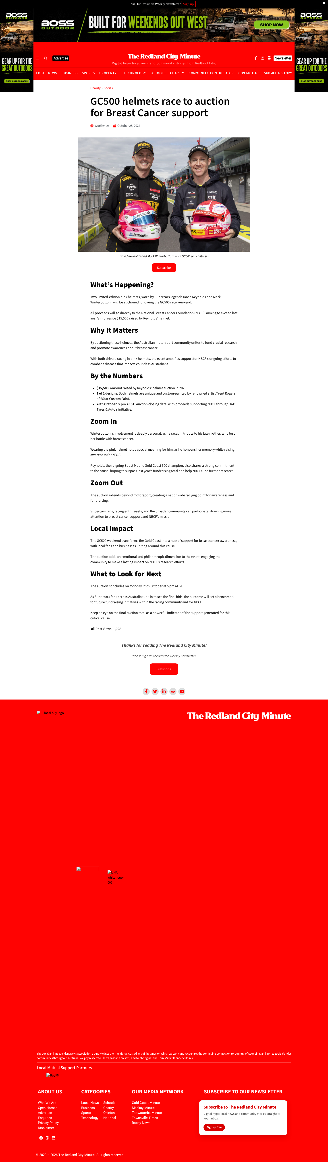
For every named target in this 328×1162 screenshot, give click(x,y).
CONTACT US (248, 73)
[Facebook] (146, 691)
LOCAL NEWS (46, 73)
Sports (108, 88)
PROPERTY (107, 73)
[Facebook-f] (255, 58)
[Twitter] (155, 691)
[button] (45, 58)
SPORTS (88, 73)
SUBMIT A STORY (278, 73)
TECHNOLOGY (135, 73)
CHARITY (177, 73)
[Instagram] (262, 58)
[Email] (181, 691)
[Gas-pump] (269, 58)
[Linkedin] (164, 691)
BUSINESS (69, 73)
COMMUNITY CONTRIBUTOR (211, 73)
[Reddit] (172, 691)
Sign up (188, 4)
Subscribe (164, 669)
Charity (95, 88)
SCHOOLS (158, 73)
